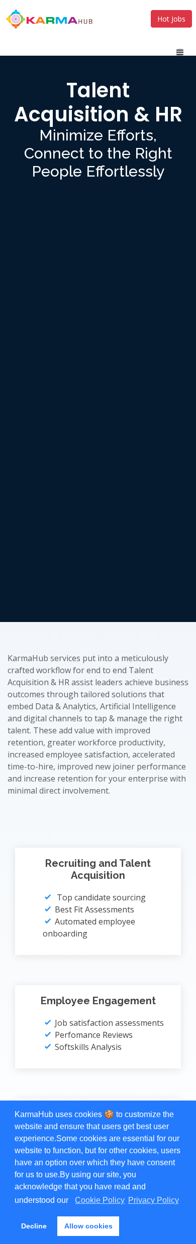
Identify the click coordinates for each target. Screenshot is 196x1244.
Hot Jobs (171, 19)
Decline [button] (34, 1226)
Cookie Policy (100, 1200)
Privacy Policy (153, 1200)
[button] (71, 1201)
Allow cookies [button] (88, 1226)
